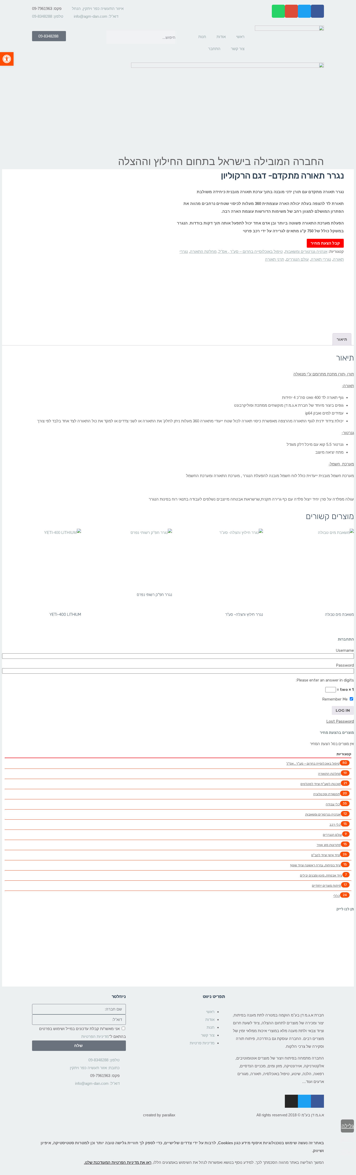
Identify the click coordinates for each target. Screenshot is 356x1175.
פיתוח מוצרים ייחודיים (326, 885)
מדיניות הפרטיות (95, 1036)
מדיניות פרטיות (202, 1043)
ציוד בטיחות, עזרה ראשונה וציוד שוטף (315, 865)
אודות (221, 36)
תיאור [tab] (342, 339)
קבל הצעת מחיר (325, 243)
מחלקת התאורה (203, 251)
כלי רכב (335, 824)
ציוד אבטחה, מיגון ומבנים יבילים (321, 875)
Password (345, 665)
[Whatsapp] (278, 11)
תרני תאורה (274, 259)
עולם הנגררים (297, 259)
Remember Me (335, 699)
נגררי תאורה (321, 259)
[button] (7, 59)
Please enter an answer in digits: (325, 680)
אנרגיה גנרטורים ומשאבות (306, 251)
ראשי (240, 36)
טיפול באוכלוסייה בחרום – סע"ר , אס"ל (251, 251)
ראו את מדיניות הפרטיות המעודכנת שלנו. (117, 1162)
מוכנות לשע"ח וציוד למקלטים (320, 784)
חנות (202, 36)
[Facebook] (317, 11)
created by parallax (159, 1115)
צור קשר (237, 48)
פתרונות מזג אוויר (329, 845)
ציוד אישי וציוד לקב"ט (325, 855)
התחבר (214, 48)
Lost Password (340, 721)
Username (345, 650)
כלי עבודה (333, 804)
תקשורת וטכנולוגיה (326, 794)
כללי (336, 896)
